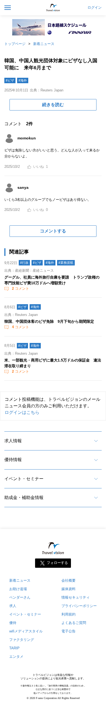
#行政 (24, 263)
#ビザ (10, 80)
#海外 (22, 80)
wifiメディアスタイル (26, 631)
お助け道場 (18, 589)
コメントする (53, 231)
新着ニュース (43, 44)
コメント (20, 288)
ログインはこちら (22, 412)
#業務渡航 (65, 263)
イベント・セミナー (23, 478)
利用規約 (68, 614)
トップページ (15, 44)
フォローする (57, 563)
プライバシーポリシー (79, 606)
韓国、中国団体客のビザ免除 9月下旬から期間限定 (49, 321)
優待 (12, 623)
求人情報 (13, 440)
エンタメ (16, 657)
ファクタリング (21, 640)
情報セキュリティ (75, 597)
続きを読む (53, 104)
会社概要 (68, 580)
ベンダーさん (19, 597)
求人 (12, 606)
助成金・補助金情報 (23, 497)
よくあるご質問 (73, 623)
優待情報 (13, 459)
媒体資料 (68, 589)
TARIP (14, 648)
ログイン (95, 8)
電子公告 (68, 631)
